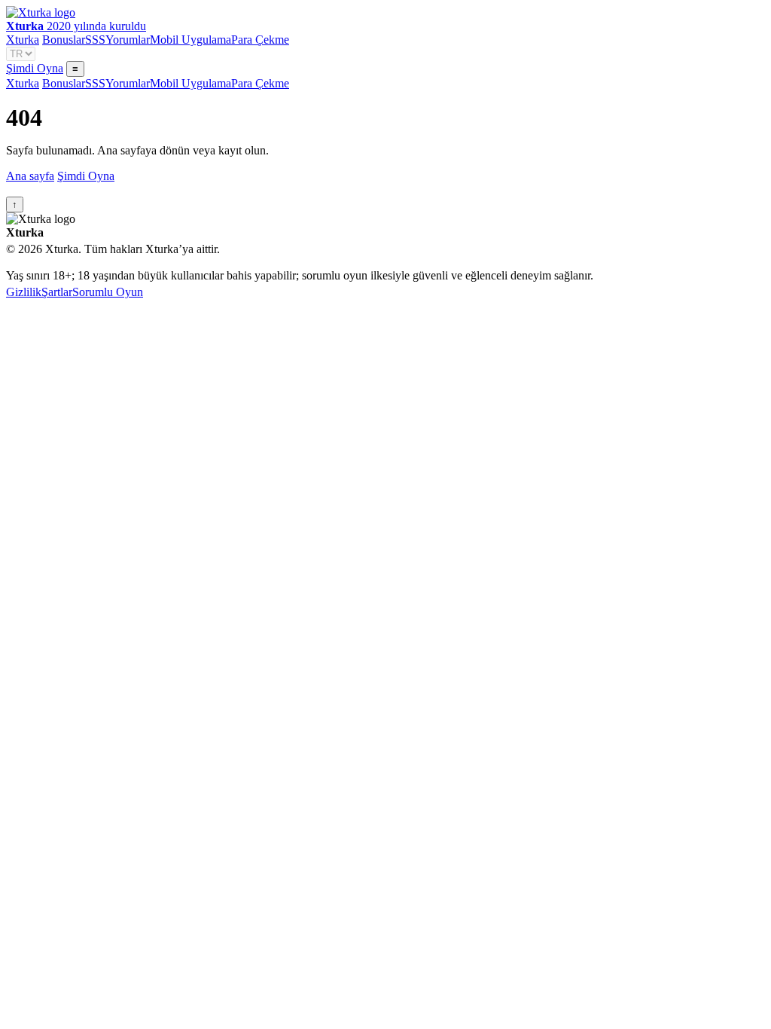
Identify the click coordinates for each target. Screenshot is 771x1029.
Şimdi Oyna (34, 68)
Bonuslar (63, 39)
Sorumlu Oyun (107, 291)
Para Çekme (260, 39)
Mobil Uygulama (190, 39)
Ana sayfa (30, 175)
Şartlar (56, 291)
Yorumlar (127, 39)
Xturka (22, 39)
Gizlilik (23, 291)
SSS (95, 39)
